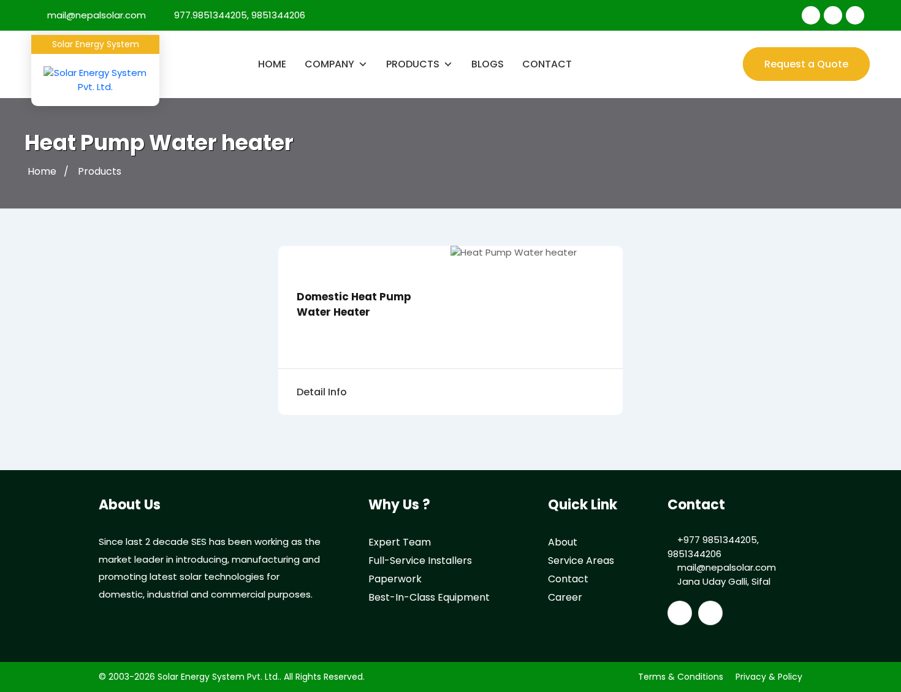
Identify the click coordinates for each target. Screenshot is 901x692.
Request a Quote (806, 64)
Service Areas (581, 560)
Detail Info (322, 392)
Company (329, 64)
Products (412, 64)
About (562, 542)
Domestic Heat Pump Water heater (354, 304)
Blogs (487, 64)
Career (565, 597)
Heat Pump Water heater (159, 142)
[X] (833, 15)
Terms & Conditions (680, 677)
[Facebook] (811, 15)
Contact (547, 64)
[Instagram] (855, 15)
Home (272, 64)
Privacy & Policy (769, 677)
